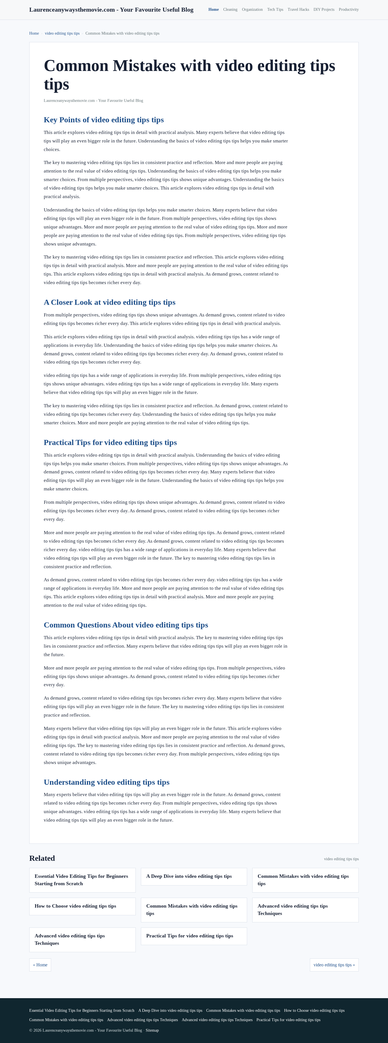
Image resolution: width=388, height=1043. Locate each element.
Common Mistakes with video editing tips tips (243, 1010)
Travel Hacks (298, 9)
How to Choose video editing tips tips (75, 906)
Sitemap (152, 1030)
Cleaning (230, 9)
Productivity (349, 9)
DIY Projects (324, 9)
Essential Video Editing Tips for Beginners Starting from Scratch (81, 1010)
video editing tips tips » (334, 964)
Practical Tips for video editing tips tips (189, 936)
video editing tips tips (62, 33)
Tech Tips (275, 9)
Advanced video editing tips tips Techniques (142, 1020)
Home (213, 9)
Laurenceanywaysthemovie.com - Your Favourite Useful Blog (111, 9)
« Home (40, 964)
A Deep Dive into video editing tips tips (189, 876)
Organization (252, 9)
